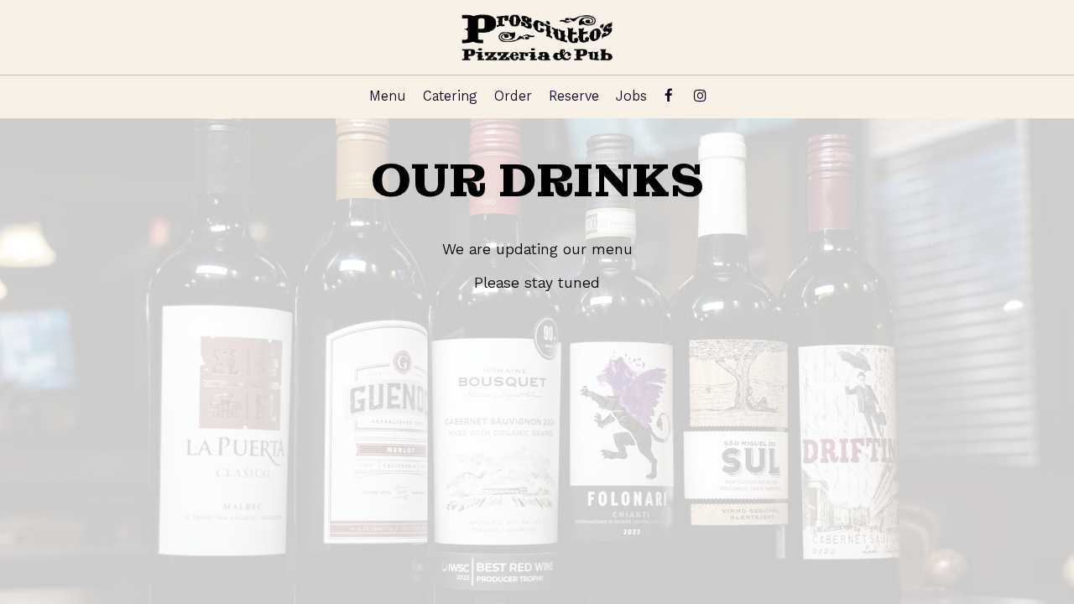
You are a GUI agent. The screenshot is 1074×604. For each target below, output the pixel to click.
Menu (387, 96)
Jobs (631, 96)
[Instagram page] (699, 95)
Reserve (574, 96)
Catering (450, 96)
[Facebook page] (668, 95)
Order (513, 96)
